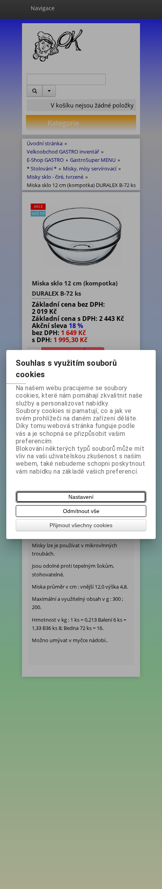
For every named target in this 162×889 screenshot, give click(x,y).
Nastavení (81, 497)
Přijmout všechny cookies (81, 525)
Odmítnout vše (81, 511)
